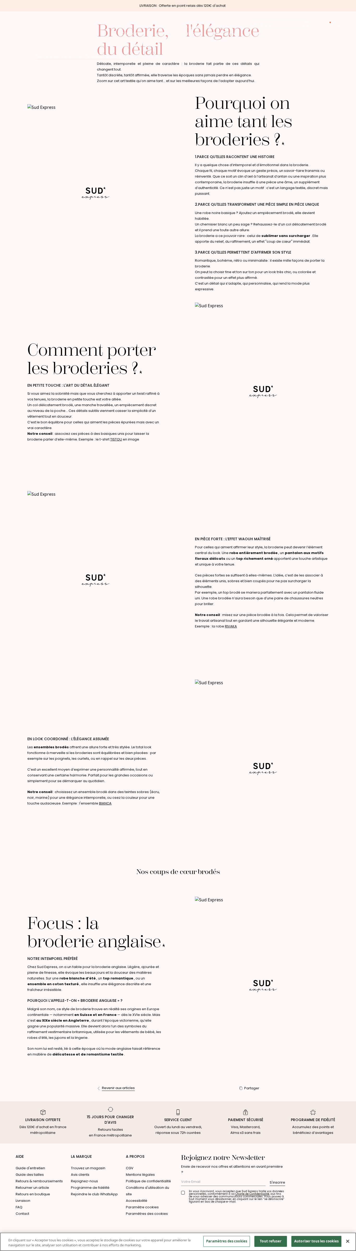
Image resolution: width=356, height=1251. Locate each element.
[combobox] (278, 24)
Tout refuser (270, 1241)
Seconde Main (221, 33)
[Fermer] (347, 1241)
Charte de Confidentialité (252, 1194)
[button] (317, 24)
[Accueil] (178, 24)
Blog (31, 57)
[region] (178, 1242)
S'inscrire (277, 1182)
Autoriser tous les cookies (316, 1241)
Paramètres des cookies (147, 1213)
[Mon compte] (328, 24)
